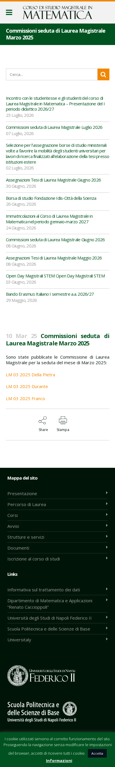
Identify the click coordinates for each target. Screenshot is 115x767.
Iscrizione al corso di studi (33, 559)
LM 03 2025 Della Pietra (30, 374)
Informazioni (59, 760)
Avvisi (13, 526)
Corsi (12, 515)
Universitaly (19, 640)
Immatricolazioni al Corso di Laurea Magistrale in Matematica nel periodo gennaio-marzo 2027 (49, 218)
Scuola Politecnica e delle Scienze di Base (48, 629)
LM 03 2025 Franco (25, 398)
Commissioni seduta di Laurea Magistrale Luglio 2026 (54, 127)
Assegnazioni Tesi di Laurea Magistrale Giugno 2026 (53, 180)
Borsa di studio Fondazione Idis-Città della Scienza (51, 198)
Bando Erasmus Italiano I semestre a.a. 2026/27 (50, 294)
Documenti (18, 548)
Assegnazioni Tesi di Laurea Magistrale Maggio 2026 (54, 258)
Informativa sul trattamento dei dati (43, 590)
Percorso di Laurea (26, 504)
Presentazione (22, 493)
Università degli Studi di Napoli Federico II (49, 618)
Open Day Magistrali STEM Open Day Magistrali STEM (55, 276)
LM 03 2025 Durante (27, 386)
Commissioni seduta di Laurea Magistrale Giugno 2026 (55, 239)
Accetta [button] (97, 753)
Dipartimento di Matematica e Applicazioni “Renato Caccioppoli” (49, 604)
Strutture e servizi (25, 537)
